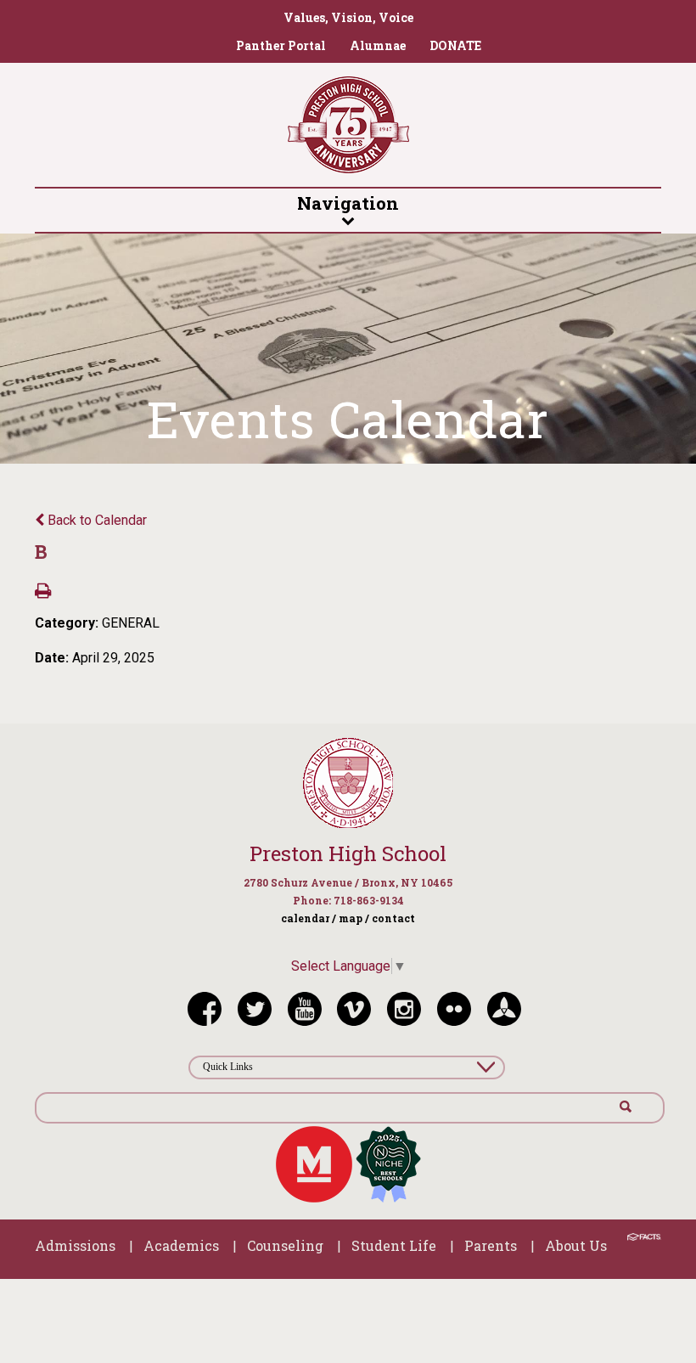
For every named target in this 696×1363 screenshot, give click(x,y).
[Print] (43, 592)
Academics (181, 1245)
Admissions (75, 1245)
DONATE (455, 45)
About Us (576, 1245)
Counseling (285, 1245)
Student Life (393, 1245)
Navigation (348, 203)
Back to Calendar (95, 520)
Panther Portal (281, 45)
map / (354, 918)
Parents (490, 1245)
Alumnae (378, 45)
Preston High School (348, 853)
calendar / (308, 918)
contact (393, 918)
